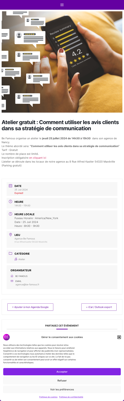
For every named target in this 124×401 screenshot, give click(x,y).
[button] (119, 337)
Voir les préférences (62, 389)
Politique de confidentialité (71, 397)
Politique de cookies (48, 397)
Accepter (62, 371)
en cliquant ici (37, 157)
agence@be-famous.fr (27, 284)
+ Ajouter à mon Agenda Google (30, 307)
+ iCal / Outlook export (99, 307)
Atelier (21, 259)
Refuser (62, 380)
